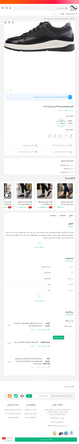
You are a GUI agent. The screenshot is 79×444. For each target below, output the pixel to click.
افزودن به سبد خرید (46, 439)
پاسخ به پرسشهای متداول (12, 410)
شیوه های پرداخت (31, 417)
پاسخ (9, 325)
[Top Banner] (39, 2)
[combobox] (39, 8)
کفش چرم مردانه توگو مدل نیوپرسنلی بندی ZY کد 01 (25, 203)
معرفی (71, 216)
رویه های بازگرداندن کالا (13, 413)
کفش (65, 19)
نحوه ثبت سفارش (30, 410)
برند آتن (70, 102)
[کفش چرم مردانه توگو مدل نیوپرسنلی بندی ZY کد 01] (24, 191)
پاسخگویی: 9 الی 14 (57, 422)
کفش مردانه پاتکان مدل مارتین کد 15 (66, 203)
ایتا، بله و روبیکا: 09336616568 (57, 426)
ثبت (29, 396)
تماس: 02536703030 (57, 418)
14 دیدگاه (60, 111)
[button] (9, 90)
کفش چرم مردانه (48, 19)
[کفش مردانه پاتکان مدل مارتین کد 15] (65, 191)
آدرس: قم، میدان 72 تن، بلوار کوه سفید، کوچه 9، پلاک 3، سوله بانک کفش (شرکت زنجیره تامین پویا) (57, 412)
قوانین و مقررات (13, 417)
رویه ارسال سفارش (30, 413)
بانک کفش (72, 19)
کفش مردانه (58, 19)
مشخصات (62, 216)
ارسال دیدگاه (58, 337)
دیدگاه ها (53, 216)
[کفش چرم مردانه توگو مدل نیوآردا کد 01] (44, 191)
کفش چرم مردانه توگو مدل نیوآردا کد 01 (45, 203)
